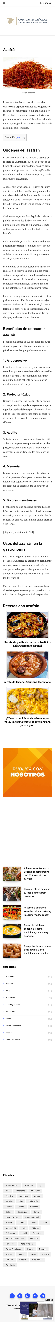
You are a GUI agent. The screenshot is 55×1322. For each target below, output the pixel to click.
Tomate (45, 1254)
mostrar (20, 137)
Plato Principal (26, 1244)
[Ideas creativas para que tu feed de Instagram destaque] (13, 894)
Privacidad (11, 1305)
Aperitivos (10, 976)
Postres (9, 1033)
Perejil (24, 1233)
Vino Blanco (37, 1260)
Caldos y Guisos (13, 1004)
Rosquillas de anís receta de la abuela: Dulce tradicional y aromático (37, 950)
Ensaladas (10, 1011)
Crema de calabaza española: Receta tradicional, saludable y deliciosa (36, 930)
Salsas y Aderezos (13, 1039)
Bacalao (9, 1201)
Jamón (21, 1222)
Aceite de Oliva (12, 1185)
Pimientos (10, 1244)
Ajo (40, 1185)
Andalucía (35, 1191)
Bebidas (9, 983)
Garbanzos (22, 1212)
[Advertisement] (27, 832)
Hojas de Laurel (32, 1217)
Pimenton (37, 1233)
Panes (8, 1019)
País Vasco (10, 1233)
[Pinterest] (35, 1295)
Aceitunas (29, 1185)
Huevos (9, 1222)
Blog (8, 990)
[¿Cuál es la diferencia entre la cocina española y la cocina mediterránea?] (13, 912)
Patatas (35, 1228)
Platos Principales (13, 1026)
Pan (24, 1228)
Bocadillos (10, 997)
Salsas (21, 1254)
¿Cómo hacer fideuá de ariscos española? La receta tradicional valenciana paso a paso (28, 722)
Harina (36, 1212)
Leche (33, 1222)
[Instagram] (27, 1295)
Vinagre (22, 1260)
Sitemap (17, 1308)
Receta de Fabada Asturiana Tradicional (28, 682)
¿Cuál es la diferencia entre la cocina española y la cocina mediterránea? (37, 911)
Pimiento (34, 1238)
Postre (30, 1249)
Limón (44, 1222)
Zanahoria (10, 1265)
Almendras (20, 1191)
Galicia (9, 1212)
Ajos (7, 1191)
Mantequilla (11, 1228)
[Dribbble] (42, 1295)
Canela (9, 1207)
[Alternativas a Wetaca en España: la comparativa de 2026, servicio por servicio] (13, 874)
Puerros (9, 1254)
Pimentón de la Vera (15, 1238)
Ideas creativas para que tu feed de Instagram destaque (37, 893)
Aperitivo (9, 1196)
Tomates (9, 1260)
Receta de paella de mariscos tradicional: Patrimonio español (27, 643)
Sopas (33, 1254)
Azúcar (37, 1196)
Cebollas (34, 1207)
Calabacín (33, 1201)
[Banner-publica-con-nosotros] (27, 796)
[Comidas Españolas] (27, 20)
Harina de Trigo (12, 1217)
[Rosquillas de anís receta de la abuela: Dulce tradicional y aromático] (13, 951)
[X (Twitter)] (19, 1295)
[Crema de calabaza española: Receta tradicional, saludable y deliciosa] (13, 931)
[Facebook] (12, 1295)
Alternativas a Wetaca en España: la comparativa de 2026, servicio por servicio (37, 873)
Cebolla (21, 1207)
